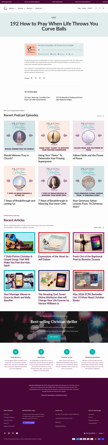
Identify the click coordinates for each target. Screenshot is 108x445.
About (84, 8)
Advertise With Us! (60, 426)
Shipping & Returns (93, 420)
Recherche (91, 414)
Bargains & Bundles (9, 426)
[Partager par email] (44, 78)
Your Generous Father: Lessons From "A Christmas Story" (87, 203)
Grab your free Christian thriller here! (28, 1)
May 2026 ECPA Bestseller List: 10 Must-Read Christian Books (88, 297)
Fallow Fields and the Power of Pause (88, 157)
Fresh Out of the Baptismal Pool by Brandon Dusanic (87, 258)
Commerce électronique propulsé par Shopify (31, 439)
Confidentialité (92, 423)
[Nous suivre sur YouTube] (17, 433)
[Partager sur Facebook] (31, 78)
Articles (90, 417)
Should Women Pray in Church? (16, 157)
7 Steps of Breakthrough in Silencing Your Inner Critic (53, 202)
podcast (53, 17)
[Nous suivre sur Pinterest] (13, 433)
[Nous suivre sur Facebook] (5, 433)
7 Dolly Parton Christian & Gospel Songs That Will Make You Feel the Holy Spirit (18, 261)
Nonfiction (39, 8)
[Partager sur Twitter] (35, 78)
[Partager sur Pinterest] (40, 78)
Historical (29, 8)
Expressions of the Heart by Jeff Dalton (53, 258)
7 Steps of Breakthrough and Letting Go (19, 202)
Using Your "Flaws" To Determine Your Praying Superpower (51, 158)
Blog (79, 8)
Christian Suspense (9, 417)
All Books (6, 414)
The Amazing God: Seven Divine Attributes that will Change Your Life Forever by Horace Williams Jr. (53, 299)
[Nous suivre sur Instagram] (9, 433)
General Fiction (8, 420)
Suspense (20, 8)
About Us (58, 422)
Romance (11, 8)
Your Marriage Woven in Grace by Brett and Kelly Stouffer (17, 297)
